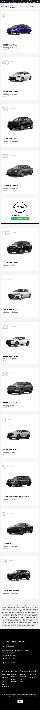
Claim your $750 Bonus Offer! (20, 219)
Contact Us (9, 646)
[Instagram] (7, 662)
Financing (24, 671)
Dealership (33, 671)
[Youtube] (15, 662)
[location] (37, 1)
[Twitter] (11, 662)
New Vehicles (6, 674)
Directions (32, 677)
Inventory (6, 671)
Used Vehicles (6, 677)
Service (14, 671)
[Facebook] (3, 662)
